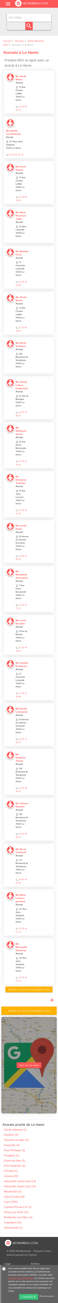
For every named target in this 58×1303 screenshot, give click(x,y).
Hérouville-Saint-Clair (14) (20, 1181)
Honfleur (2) (11, 1134)
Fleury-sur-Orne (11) (16, 1212)
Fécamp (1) (11, 1171)
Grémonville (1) (13, 1227)
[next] (51, 1000)
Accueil (7, 41)
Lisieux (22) (11, 1176)
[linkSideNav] (8, 4)
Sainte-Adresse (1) (15, 1129)
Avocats (19, 41)
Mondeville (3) (12, 1191)
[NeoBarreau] (32, 6)
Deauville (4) (12, 1145)
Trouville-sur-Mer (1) (16, 1140)
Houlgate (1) (11, 1155)
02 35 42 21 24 (16, 155)
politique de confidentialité (20, 1278)
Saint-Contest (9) (14, 1196)
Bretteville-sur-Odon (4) (18, 1217)
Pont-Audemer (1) (14, 1165)
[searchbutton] (29, 26)
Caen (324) (11, 1202)
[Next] (51, 999)
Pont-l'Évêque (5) (14, 1150)
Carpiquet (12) (12, 1222)
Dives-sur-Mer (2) (14, 1160)
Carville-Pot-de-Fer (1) (17, 1207)
